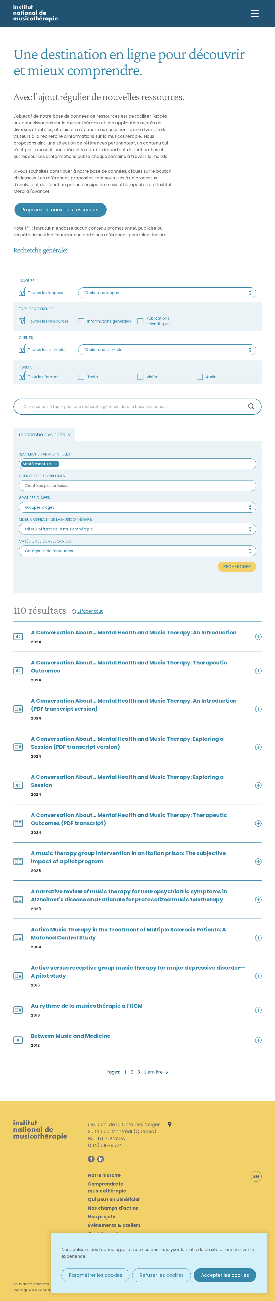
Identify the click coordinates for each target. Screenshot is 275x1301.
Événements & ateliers (114, 1225)
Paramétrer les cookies (95, 1275)
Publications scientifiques (159, 321)
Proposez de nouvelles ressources (60, 210)
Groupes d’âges (34, 497)
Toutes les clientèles (47, 349)
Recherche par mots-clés (44, 454)
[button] (55, 464)
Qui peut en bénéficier (114, 1199)
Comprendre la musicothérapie (107, 1187)
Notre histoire (104, 1175)
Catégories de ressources (45, 541)
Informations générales (109, 321)
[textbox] (155, 464)
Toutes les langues (45, 292)
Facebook (91, 1159)
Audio (211, 377)
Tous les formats (44, 377)
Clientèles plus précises (42, 476)
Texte (92, 377)
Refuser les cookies (162, 1275)
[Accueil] (35, 13)
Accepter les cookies (225, 1275)
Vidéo (152, 377)
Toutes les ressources (48, 321)
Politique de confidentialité (40, 1290)
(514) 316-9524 (105, 1145)
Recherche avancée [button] (41, 434)
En (256, 1176)
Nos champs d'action (113, 1208)
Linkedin (100, 1159)
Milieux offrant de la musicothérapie (55, 519)
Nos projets (101, 1216)
